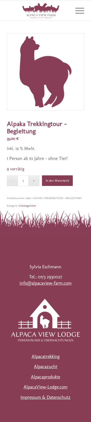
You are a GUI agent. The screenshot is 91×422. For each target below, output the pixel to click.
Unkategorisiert (27, 205)
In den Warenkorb (57, 180)
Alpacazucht (45, 366)
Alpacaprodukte (45, 377)
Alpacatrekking (46, 356)
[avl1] (45, 320)
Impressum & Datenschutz (45, 397)
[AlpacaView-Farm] (38, 10)
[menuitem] (77, 10)
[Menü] (77, 10)
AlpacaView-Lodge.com (45, 387)
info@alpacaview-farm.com (45, 283)
